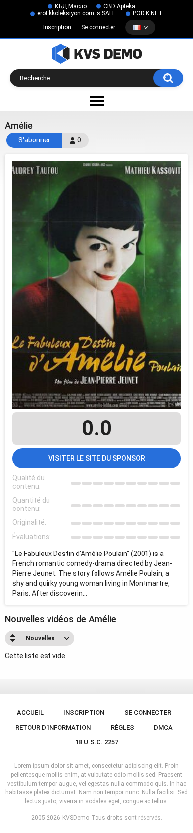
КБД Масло (71, 6)
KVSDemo (75, 817)
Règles (122, 727)
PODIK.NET (148, 13)
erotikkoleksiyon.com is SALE (76, 13)
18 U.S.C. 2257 (96, 742)
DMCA (163, 727)
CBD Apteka (119, 6)
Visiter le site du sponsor (96, 458)
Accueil (30, 712)
